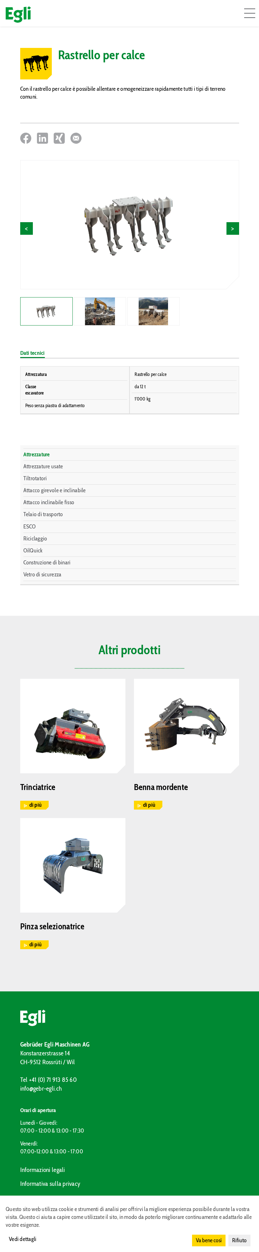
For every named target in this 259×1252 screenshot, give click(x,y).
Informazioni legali (42, 1170)
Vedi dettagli (23, 1239)
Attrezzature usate (43, 466)
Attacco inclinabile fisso (49, 502)
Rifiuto (239, 1240)
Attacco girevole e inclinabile (54, 490)
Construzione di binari (47, 562)
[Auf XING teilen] (59, 138)
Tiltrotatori (35, 478)
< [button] (26, 228)
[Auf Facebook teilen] (25, 138)
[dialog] (129, 1224)
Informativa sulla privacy (50, 1183)
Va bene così (209, 1240)
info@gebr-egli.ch (41, 1088)
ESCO (29, 526)
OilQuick (33, 550)
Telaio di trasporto (43, 514)
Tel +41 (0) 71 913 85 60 (48, 1079)
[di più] (72, 726)
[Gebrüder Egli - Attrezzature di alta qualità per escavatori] (129, 1018)
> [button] (232, 228)
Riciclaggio (35, 538)
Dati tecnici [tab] (32, 352)
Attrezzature (36, 454)
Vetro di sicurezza (42, 574)
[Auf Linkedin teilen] (42, 138)
